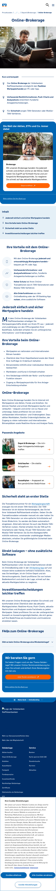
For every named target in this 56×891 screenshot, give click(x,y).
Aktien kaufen (7, 752)
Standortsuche (34, 761)
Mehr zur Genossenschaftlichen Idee (15, 736)
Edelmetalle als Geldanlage (12, 792)
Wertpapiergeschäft (41, 504)
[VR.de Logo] (13, 5)
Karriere (32, 766)
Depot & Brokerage (9, 757)
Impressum (34, 868)
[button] (28, 185)
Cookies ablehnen (13, 875)
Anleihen (5, 761)
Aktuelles (32, 770)
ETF (3, 796)
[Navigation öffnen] (53, 5)
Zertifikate (6, 788)
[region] (28, 844)
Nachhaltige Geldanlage (11, 783)
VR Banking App (36, 568)
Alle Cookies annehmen (42, 875)
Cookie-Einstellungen (28, 885)
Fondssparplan (7, 774)
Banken (32, 752)
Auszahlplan (6, 766)
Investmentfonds (8, 779)
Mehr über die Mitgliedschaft (13, 740)
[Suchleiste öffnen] (47, 5)
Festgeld (5, 770)
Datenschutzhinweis (21, 868)
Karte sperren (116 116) (37, 757)
